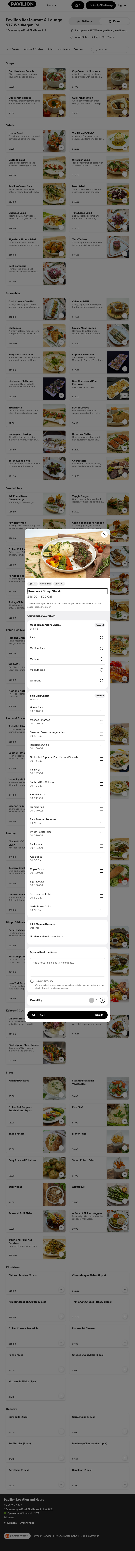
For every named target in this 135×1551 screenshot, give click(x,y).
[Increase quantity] (102, 1000)
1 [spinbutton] (97, 1000)
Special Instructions (43, 952)
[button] (67, 554)
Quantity (36, 1000)
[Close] (104, 534)
